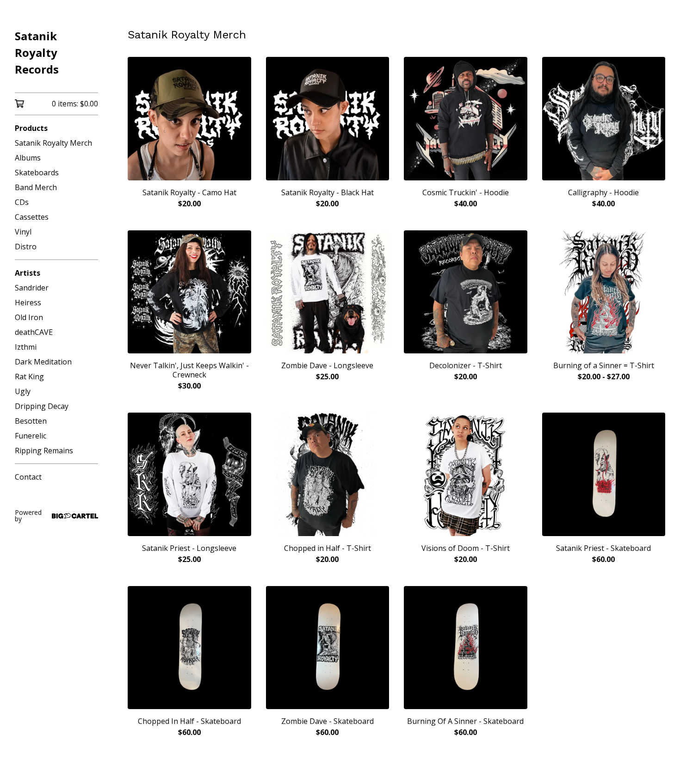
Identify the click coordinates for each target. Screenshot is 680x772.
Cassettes (32, 217)
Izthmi (26, 347)
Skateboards (37, 172)
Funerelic (30, 436)
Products (31, 128)
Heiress (28, 302)
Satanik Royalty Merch (53, 143)
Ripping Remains (44, 450)
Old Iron (29, 317)
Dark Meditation (43, 362)
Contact (28, 477)
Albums (28, 158)
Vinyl (23, 232)
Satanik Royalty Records (37, 52)
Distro (26, 246)
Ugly (23, 391)
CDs (22, 202)
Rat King (29, 376)
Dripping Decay (41, 406)
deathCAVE (34, 332)
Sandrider (32, 288)
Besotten (31, 421)
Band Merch (36, 187)
